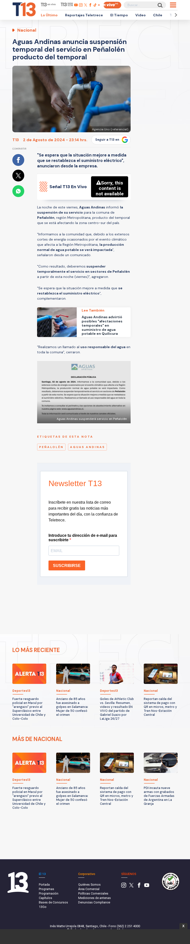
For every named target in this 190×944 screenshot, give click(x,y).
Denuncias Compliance (94, 902)
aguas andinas (87, 447)
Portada (44, 884)
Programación (48, 893)
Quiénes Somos (89, 884)
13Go (43, 907)
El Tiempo (119, 15)
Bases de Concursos (53, 902)
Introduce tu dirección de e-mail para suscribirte (82, 537)
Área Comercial (88, 889)
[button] (175, 15)
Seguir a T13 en (107, 140)
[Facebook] (139, 886)
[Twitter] (131, 886)
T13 (15, 139)
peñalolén (51, 447)
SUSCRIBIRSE (67, 565)
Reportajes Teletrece (84, 15)
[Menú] (173, 5)
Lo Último (49, 15)
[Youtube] (146, 886)
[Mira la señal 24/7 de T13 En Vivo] (112, 5)
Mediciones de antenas (94, 898)
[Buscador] (160, 5)
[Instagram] (123, 886)
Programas (46, 889)
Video (140, 15)
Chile (157, 15)
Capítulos (45, 898)
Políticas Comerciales (93, 893)
